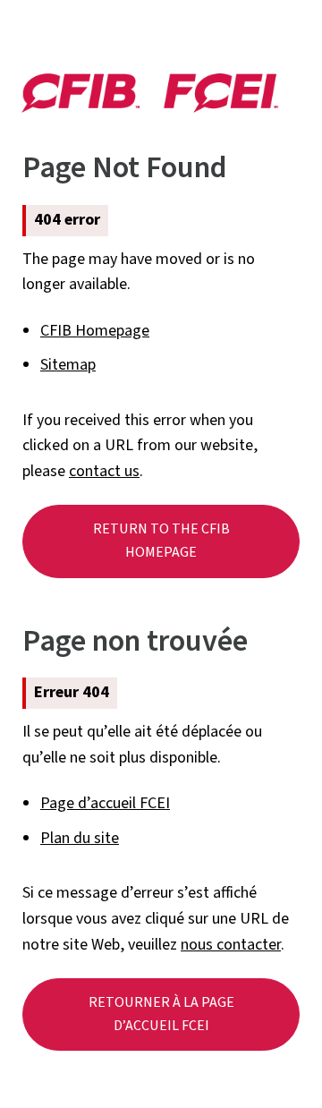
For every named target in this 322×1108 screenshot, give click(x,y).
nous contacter (231, 944)
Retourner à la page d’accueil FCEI (161, 1014)
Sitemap (68, 365)
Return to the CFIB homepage (161, 540)
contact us (104, 471)
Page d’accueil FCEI (105, 803)
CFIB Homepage (94, 331)
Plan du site (79, 838)
